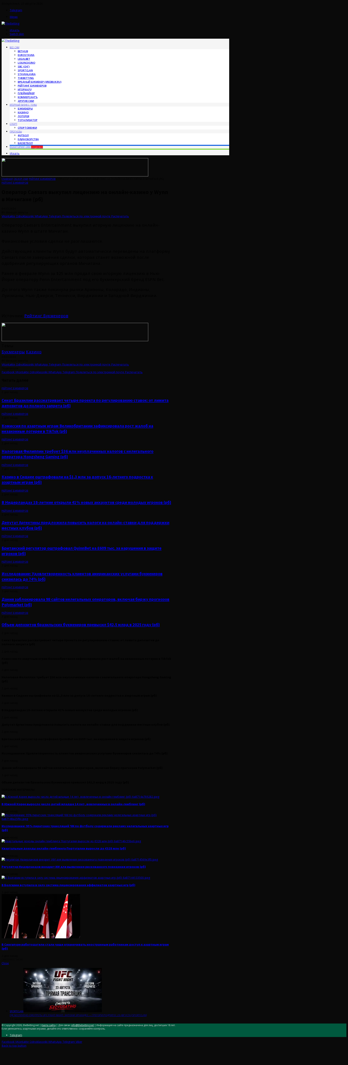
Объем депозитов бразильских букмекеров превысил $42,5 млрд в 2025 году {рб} (81, 624)
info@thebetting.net (82, 1025)
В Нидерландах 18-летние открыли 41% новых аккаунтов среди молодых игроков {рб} (86, 502)
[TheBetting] (10, 23)
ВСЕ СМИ (14, 47)
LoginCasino (26, 62)
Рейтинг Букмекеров (32, 85)
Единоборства (28, 139)
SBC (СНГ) (23, 66)
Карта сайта (48, 1025)
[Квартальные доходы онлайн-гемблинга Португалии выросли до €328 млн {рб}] (71, 841)
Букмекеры (13, 351)
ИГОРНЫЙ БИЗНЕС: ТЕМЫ (23, 105)
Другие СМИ (26, 101)
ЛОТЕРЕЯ (23, 116)
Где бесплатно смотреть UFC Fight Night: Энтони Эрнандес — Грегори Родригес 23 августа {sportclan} (78, 1015)
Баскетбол (25, 143)
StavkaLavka (27, 74)
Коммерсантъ (28, 97)
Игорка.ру (24, 89)
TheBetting (26, 78)
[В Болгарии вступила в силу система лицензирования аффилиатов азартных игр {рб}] (76, 878)
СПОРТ (13, 124)
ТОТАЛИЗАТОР (27, 120)
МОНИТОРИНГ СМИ (26, 147)
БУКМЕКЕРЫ (25, 108)
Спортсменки (27, 127)
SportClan (25, 70)
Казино (33, 351)
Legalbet (24, 59)
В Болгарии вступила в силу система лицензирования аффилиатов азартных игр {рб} (68, 885)
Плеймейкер (26, 93)
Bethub (23, 51)
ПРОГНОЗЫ (16, 131)
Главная (7, 179)
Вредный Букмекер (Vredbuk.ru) (39, 82)
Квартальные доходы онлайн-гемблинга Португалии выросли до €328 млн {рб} (64, 848)
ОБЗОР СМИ (20, 179)
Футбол (23, 135)
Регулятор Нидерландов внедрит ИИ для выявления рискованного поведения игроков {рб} (74, 867)
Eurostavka (26, 55)
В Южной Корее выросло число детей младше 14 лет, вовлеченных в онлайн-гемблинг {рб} (73, 804)
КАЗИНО (23, 112)
